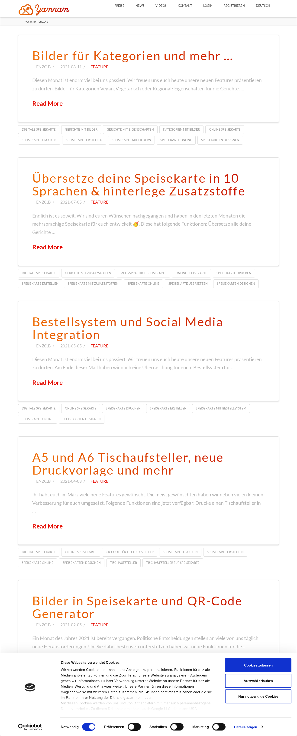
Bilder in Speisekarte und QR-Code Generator (137, 607)
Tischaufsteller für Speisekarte (173, 562)
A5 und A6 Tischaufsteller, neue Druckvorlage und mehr (128, 463)
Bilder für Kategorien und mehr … (133, 55)
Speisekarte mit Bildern (131, 140)
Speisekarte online (176, 140)
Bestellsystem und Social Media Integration (127, 328)
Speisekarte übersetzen (188, 283)
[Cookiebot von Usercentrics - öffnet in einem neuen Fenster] (30, 726)
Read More (47, 103)
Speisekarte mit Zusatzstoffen (93, 283)
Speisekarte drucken (39, 140)
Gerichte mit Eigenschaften (130, 129)
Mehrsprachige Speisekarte (143, 273)
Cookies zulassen (258, 665)
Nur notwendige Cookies (258, 696)
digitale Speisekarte (39, 129)
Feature (99, 66)
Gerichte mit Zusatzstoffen (88, 273)
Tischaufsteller (123, 562)
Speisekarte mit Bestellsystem (221, 408)
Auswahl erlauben (258, 681)
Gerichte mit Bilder (81, 129)
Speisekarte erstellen (84, 140)
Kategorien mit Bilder (181, 129)
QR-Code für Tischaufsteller (130, 552)
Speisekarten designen (220, 140)
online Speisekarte (225, 129)
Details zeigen (245, 727)
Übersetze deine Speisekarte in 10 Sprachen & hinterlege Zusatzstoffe (138, 184)
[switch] (134, 726)
